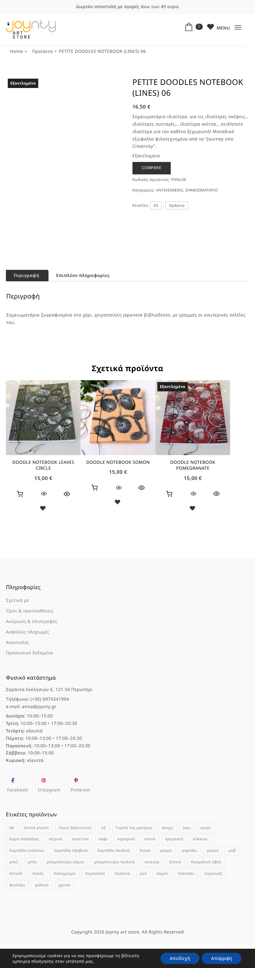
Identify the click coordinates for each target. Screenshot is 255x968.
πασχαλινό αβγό (206, 884)
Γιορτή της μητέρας (134, 850)
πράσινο (176, 205)
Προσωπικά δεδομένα (29, 676)
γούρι (206, 850)
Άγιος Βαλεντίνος (75, 850)
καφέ (103, 861)
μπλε (32, 884)
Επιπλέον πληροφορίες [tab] (82, 298)
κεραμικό (126, 861)
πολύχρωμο (64, 895)
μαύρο (213, 873)
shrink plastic (36, 850)
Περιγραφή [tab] (26, 298)
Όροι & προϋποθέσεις (30, 634)
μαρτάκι (189, 873)
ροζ (143, 895)
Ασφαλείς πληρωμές (27, 654)
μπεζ (13, 884)
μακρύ (166, 873)
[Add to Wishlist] (43, 531)
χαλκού (42, 907)
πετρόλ (16, 895)
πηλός (38, 895)
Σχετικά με (17, 623)
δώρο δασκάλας (24, 861)
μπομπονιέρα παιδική (114, 884)
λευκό (145, 873)
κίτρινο (56, 861)
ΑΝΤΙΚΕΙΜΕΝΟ (169, 190)
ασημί (167, 850)
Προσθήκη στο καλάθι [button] (19, 516)
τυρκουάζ (213, 895)
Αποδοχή (180, 958)
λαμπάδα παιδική (113, 873)
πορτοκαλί (95, 895)
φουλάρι (17, 907)
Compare (152, 168)
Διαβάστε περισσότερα (169, 516)
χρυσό (64, 907)
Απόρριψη (221, 958)
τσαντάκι (186, 895)
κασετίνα (80, 861)
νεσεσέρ (152, 884)
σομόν (162, 895)
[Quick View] (44, 516)
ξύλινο (175, 884)
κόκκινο (200, 861)
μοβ (232, 873)
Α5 (156, 205)
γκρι (187, 850)
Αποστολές (17, 665)
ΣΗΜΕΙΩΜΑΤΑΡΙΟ (201, 190)
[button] (112, 86)
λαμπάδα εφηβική (71, 873)
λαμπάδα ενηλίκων (26, 873)
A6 (11, 850)
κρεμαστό (174, 861)
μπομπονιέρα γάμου (66, 884)
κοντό (150, 861)
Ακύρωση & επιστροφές (31, 644)
